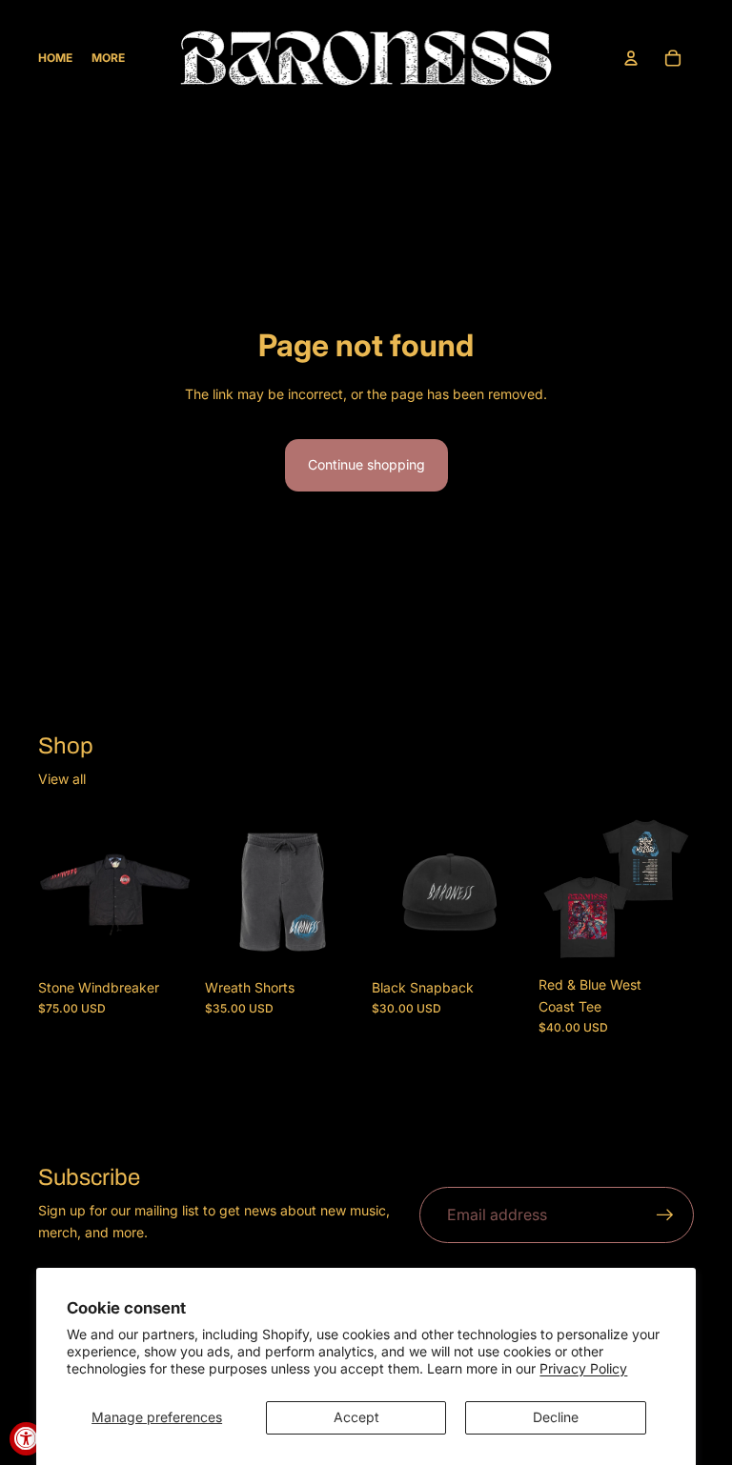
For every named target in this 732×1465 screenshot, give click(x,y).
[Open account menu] (631, 58)
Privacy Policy (583, 1368)
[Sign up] (665, 1215)
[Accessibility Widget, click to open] (26, 1438)
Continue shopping (366, 464)
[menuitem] (108, 59)
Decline (556, 1417)
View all (62, 779)
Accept (356, 1417)
